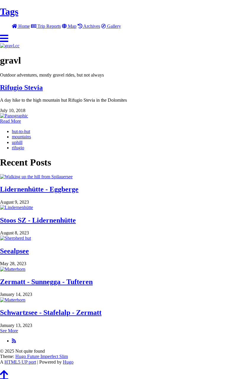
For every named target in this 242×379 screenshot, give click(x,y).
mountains (21, 136)
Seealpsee (14, 251)
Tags (9, 11)
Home (23, 26)
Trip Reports (48, 26)
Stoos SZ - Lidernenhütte (38, 220)
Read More (10, 121)
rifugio (18, 147)
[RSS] (14, 340)
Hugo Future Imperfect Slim (41, 356)
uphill (17, 142)
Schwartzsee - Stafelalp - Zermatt (51, 312)
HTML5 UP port (20, 362)
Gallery (113, 26)
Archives (91, 26)
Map (71, 26)
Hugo (68, 362)
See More (9, 330)
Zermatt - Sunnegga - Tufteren (46, 282)
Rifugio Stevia (21, 87)
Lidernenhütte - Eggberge (39, 189)
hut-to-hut (21, 131)
